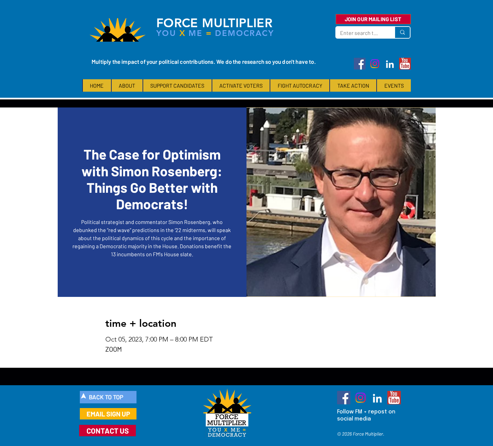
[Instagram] (375, 64)
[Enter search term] (402, 32)
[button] (127, 85)
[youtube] (405, 64)
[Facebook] (360, 64)
